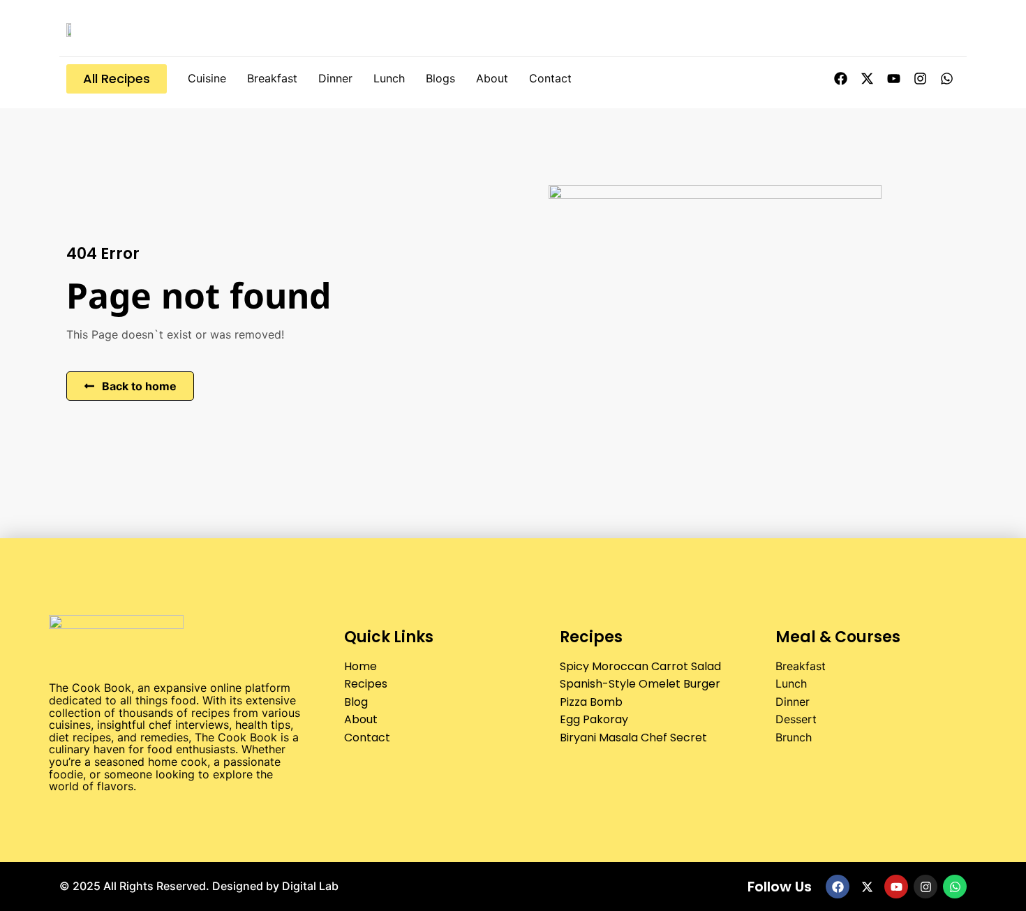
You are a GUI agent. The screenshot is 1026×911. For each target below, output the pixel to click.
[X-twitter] (867, 79)
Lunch (389, 78)
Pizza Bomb (591, 702)
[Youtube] (893, 79)
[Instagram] (920, 79)
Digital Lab (310, 886)
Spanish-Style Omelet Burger (640, 684)
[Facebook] (840, 79)
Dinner (335, 78)
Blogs (440, 78)
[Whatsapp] (946, 79)
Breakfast (272, 78)
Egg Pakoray (594, 719)
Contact (550, 78)
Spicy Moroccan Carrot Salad (640, 666)
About (492, 78)
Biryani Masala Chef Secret (633, 737)
